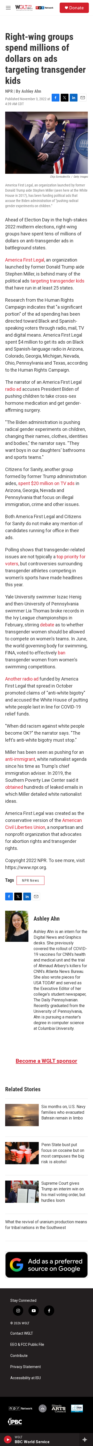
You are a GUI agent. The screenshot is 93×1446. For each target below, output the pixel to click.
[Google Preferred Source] (46, 1265)
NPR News (30, 880)
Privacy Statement (25, 1367)
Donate (76, 7)
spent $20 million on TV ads (46, 483)
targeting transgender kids (57, 281)
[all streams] (86, 1439)
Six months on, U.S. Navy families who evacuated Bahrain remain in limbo (63, 1112)
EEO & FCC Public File (27, 1345)
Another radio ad (21, 679)
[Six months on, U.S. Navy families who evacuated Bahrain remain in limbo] (22, 1115)
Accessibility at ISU (25, 1378)
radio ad (13, 389)
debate (47, 624)
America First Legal (24, 260)
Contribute (19, 1356)
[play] (8, 1439)
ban (61, 652)
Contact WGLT (21, 1333)
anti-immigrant (20, 759)
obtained (14, 787)
